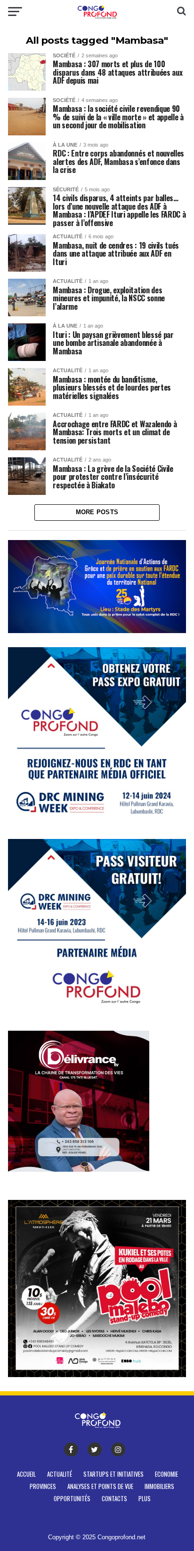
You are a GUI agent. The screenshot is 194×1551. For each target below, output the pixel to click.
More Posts (97, 512)
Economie (166, 1474)
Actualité (59, 1474)
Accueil (26, 1474)
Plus (144, 1498)
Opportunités (72, 1498)
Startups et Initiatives (113, 1474)
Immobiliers (159, 1486)
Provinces (43, 1486)
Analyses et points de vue (100, 1486)
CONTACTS (114, 1498)
